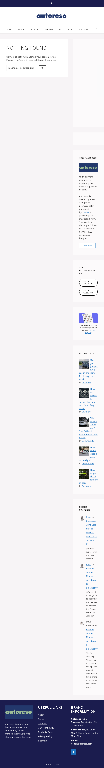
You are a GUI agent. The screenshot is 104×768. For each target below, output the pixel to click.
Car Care (86, 382)
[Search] (42, 68)
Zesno (85, 212)
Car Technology (46, 728)
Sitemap (42, 740)
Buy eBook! (84, 30)
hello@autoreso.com (81, 743)
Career (41, 719)
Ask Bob (49, 30)
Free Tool (64, 30)
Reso (88, 517)
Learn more (87, 246)
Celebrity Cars (45, 732)
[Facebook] (51, 3)
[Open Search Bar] (97, 29)
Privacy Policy (45, 736)
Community (88, 441)
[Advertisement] (88, 83)
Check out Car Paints (88, 291)
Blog (33, 30)
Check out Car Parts (88, 282)
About (21, 30)
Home (9, 30)
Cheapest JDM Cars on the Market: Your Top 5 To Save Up (91, 533)
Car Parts (86, 411)
